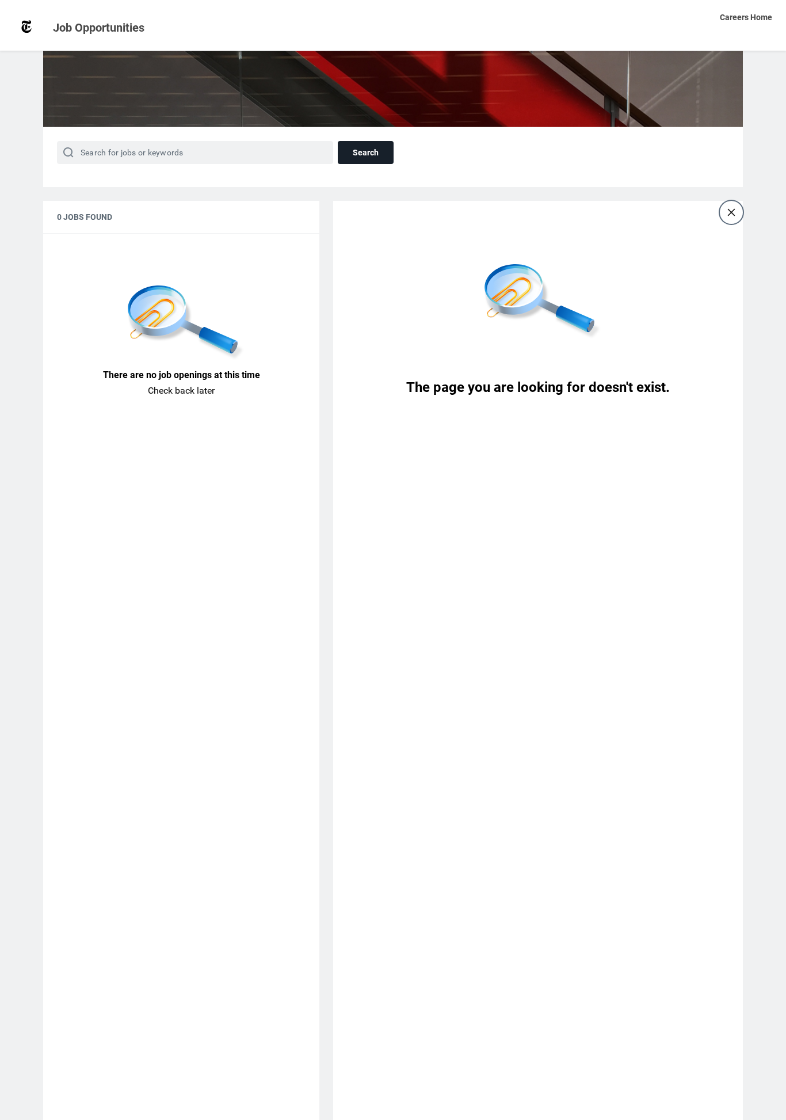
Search (366, 152)
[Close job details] (731, 212)
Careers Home (746, 17)
